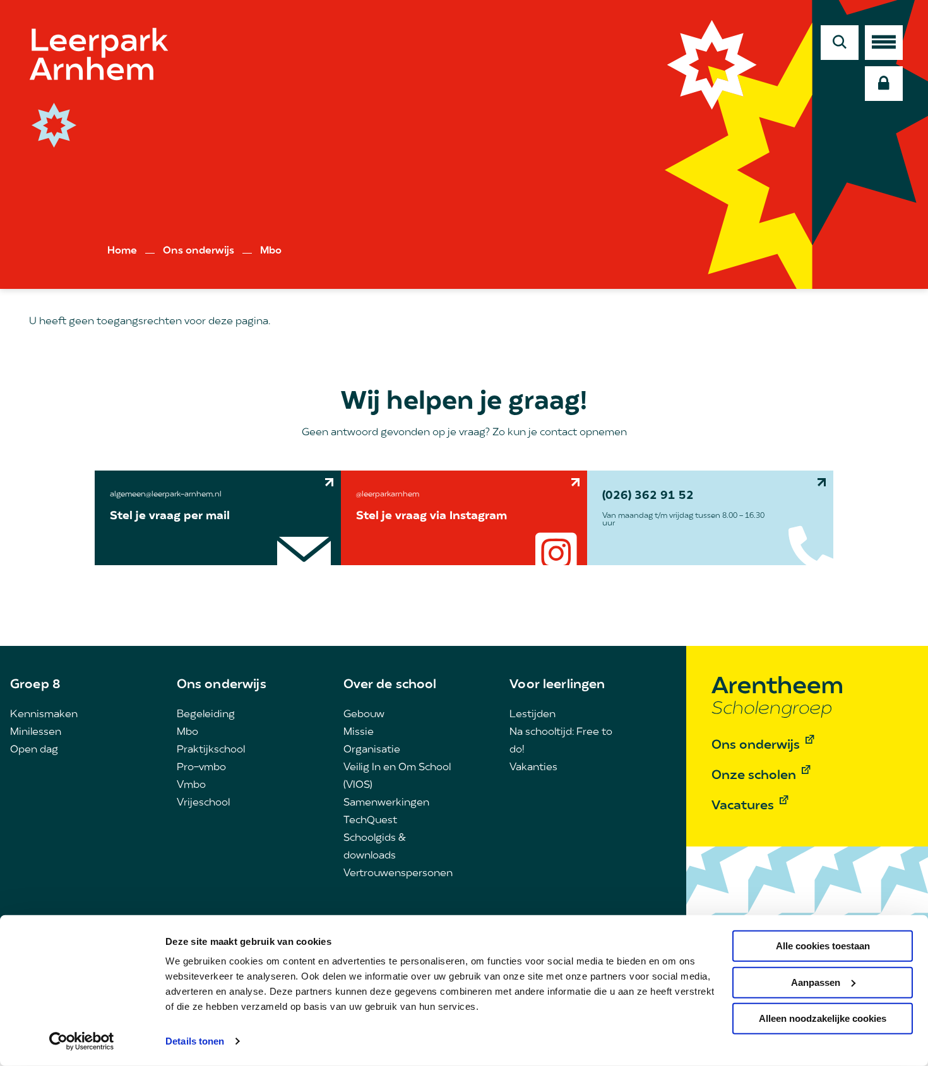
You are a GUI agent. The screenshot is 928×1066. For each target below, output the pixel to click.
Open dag (34, 750)
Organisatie (371, 750)
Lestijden (532, 715)
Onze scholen (753, 776)
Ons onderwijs (198, 251)
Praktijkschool (211, 750)
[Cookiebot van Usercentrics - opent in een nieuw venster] (82, 1041)
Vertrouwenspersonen (398, 874)
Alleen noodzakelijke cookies (822, 1018)
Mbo (271, 251)
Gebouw (363, 715)
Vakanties (533, 768)
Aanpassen (815, 981)
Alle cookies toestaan (823, 945)
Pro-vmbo (201, 768)
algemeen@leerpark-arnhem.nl (166, 494)
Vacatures (742, 806)
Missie (358, 732)
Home (122, 251)
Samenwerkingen (386, 803)
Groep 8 (35, 685)
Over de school (390, 685)
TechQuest (370, 821)
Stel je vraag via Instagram (431, 516)
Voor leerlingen (557, 685)
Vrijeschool (203, 803)
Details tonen (194, 1041)
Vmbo (191, 785)
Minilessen (35, 732)
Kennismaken (44, 715)
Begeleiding (206, 715)
